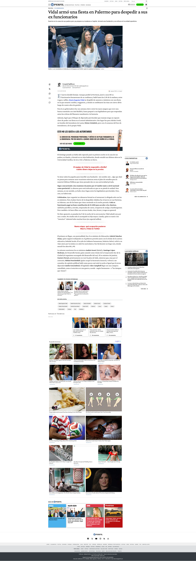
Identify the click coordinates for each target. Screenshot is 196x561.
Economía (64, 544)
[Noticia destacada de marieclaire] (76, 506)
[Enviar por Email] (49, 98)
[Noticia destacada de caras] (95, 506)
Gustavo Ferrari (107, 303)
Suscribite (140, 4)
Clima (81, 544)
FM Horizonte (116, 546)
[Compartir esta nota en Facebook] (49, 84)
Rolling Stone (104, 548)
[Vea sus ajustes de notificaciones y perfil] (146, 4)
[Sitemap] (108, 539)
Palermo (93, 306)
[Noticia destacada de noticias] (57, 506)
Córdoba (94, 544)
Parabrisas (98, 546)
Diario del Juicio (146, 544)
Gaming (136, 544)
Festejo (69, 309)
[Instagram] (100, 539)
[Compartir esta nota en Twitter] (49, 89)
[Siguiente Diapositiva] (121, 329)
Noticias (112, 1)
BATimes (110, 546)
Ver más (143, 288)
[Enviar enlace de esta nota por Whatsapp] (49, 93)
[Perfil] (58, 502)
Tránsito (120, 551)
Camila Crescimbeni (75, 306)
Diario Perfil (85, 306)
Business (106, 1)
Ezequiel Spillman (68, 84)
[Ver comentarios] (146, 8)
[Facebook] (88, 539)
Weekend (88, 546)
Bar (75, 309)
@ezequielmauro (67, 87)
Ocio (90, 544)
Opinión (82, 5)
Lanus (99, 306)
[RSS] (104, 539)
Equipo (103, 551)
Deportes (86, 544)
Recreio (116, 548)
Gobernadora (61, 309)
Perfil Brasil (126, 1)
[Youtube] (96, 539)
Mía (106, 546)
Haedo (106, 306)
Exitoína (120, 1)
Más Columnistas (140, 196)
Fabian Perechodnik (63, 306)
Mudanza (81, 309)
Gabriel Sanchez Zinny (75, 303)
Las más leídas (131, 251)
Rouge (103, 546)
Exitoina (132, 544)
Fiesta (112, 306)
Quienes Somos (84, 551)
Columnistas (131, 158)
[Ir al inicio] (57, 4)
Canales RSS (77, 551)
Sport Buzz (110, 548)
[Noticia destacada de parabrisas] (114, 506)
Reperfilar (99, 544)
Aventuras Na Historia (94, 548)
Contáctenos (92, 551)
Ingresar (132, 4)
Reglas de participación (111, 551)
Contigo (86, 548)
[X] (92, 539)
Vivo (140, 544)
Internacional (76, 544)
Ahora (48, 544)
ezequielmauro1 (77, 87)
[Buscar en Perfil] (146, 1)
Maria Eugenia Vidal (63, 303)
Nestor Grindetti (87, 303)
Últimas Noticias (69, 5)
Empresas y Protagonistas (114, 544)
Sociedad (88, 5)
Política (77, 5)
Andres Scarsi (97, 303)
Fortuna (93, 546)
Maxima (120, 548)
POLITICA (50, 8)
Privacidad (98, 551)
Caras (116, 1)
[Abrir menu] (49, 4)
